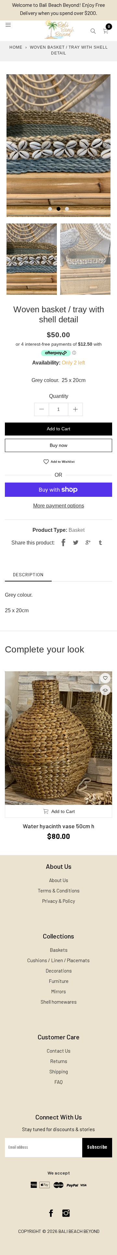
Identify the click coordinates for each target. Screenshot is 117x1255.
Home (15, 47)
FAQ (58, 1082)
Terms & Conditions (59, 890)
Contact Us (59, 1051)
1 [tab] (50, 209)
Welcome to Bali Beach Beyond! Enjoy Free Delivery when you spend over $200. (58, 9)
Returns (58, 1061)
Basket (76, 530)
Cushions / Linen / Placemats (58, 960)
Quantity (58, 396)
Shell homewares (59, 1002)
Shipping (58, 1071)
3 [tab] (67, 209)
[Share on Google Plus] (88, 542)
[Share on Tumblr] (100, 542)
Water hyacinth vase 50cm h (58, 826)
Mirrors (58, 991)
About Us (58, 880)
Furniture (59, 981)
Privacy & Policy (58, 901)
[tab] (28, 574)
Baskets (59, 950)
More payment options (58, 505)
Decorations (59, 971)
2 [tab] (58, 209)
